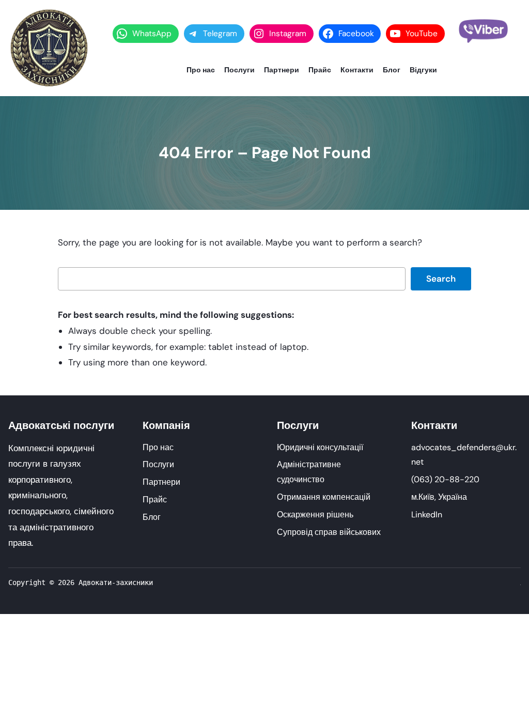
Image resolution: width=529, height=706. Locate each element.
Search (441, 278)
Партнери (161, 482)
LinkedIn (426, 514)
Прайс (155, 499)
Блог (152, 517)
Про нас (158, 447)
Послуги (158, 464)
